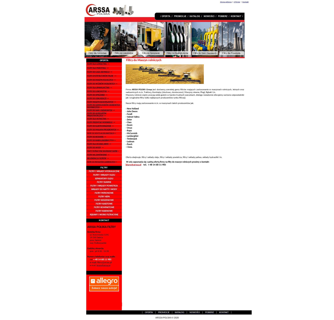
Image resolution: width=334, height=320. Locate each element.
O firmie (237, 2)
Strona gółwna (226, 2)
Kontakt (245, 2)
